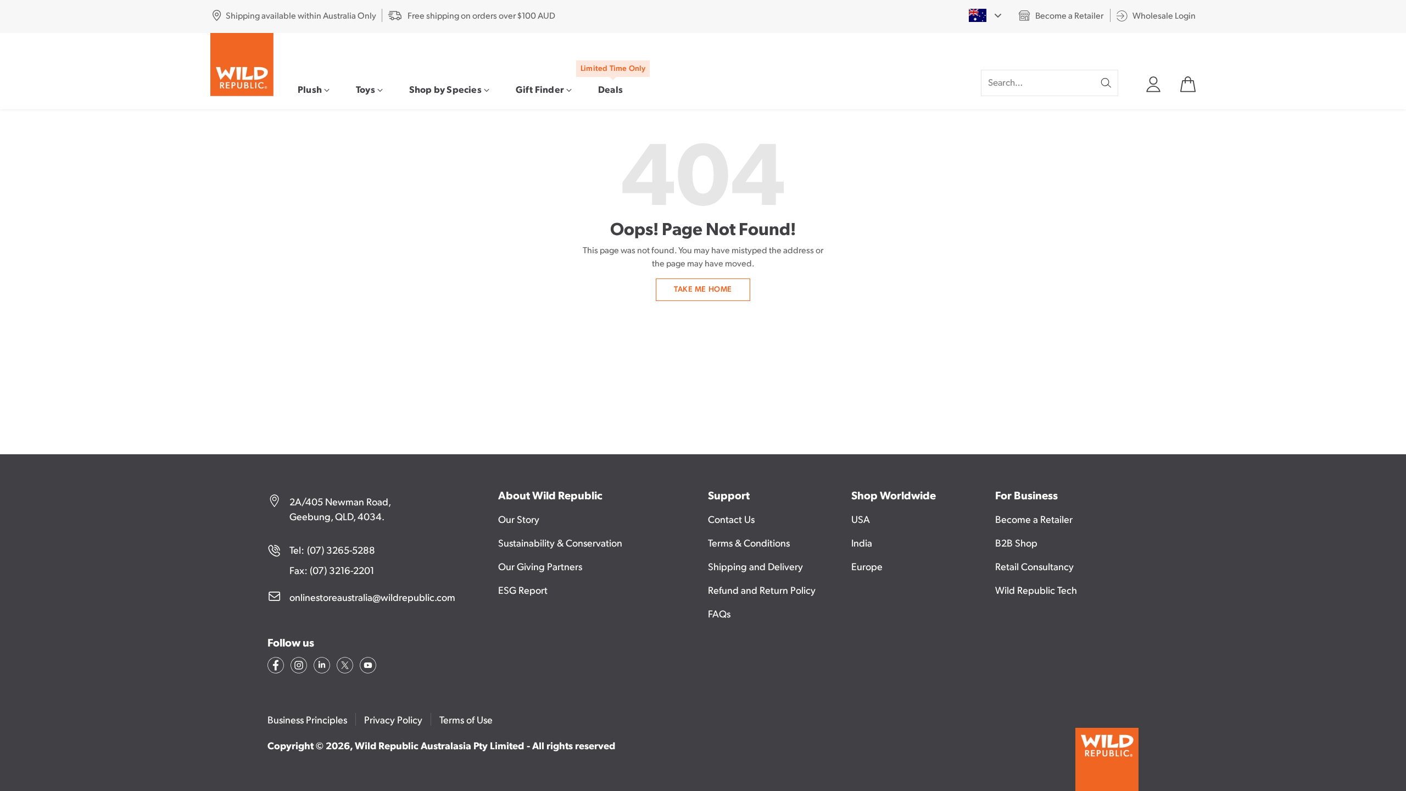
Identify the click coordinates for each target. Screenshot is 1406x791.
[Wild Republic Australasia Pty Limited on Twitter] (344, 667)
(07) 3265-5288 (341, 549)
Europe (867, 566)
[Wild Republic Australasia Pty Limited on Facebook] (274, 667)
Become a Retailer (1034, 519)
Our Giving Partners (540, 566)
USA (860, 519)
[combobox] (985, 15)
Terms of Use (466, 719)
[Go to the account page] (1153, 83)
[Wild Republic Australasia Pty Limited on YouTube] (367, 667)
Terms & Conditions (749, 542)
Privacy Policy (393, 719)
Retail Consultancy (1034, 566)
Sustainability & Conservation (560, 542)
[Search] (1106, 83)
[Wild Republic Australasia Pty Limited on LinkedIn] (321, 667)
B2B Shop (1016, 542)
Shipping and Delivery (755, 566)
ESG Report (523, 589)
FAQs (719, 613)
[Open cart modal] (1187, 83)
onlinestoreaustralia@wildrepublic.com (372, 597)
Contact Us (731, 519)
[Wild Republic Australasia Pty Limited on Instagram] (297, 667)
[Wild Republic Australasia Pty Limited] (242, 64)
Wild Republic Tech (1036, 589)
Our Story (518, 519)
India (861, 542)
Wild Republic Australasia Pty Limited (439, 745)
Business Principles (307, 719)
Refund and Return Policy (762, 589)
